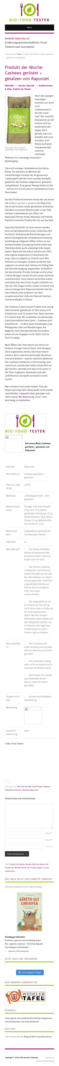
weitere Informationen (18, 951)
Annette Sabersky (26, 86)
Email (49, 840)
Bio (19, 786)
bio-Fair (24, 786)
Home (19, 54)
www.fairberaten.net (14, 1021)
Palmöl (25, 790)
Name (49, 833)
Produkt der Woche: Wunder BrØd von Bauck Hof (29, 864)
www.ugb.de (10, 1018)
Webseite (49, 846)
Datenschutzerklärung (45, 1061)
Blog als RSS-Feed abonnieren (38, 1036)
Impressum (49, 1057)
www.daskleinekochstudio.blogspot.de (34, 1018)
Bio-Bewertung (26, 396)
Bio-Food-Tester (35, 786)
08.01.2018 (9, 86)
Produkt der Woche (22, 89)
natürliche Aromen (13, 790)
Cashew (46, 786)
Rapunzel (34, 790)
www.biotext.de (31, 1021)
